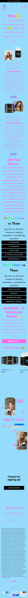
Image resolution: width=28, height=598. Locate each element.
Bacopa (14, 293)
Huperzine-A (14, 259)
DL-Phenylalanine (14, 255)
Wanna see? (14, 341)
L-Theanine (14, 242)
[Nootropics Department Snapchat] (15, 444)
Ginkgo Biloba (14, 297)
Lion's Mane (14, 289)
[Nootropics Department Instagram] (23, 412)
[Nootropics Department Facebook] (15, 430)
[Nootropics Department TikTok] (3, 407)
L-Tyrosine (14, 246)
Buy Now (13, 97)
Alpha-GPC (14, 251)
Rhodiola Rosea (14, 302)
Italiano (13, 588)
